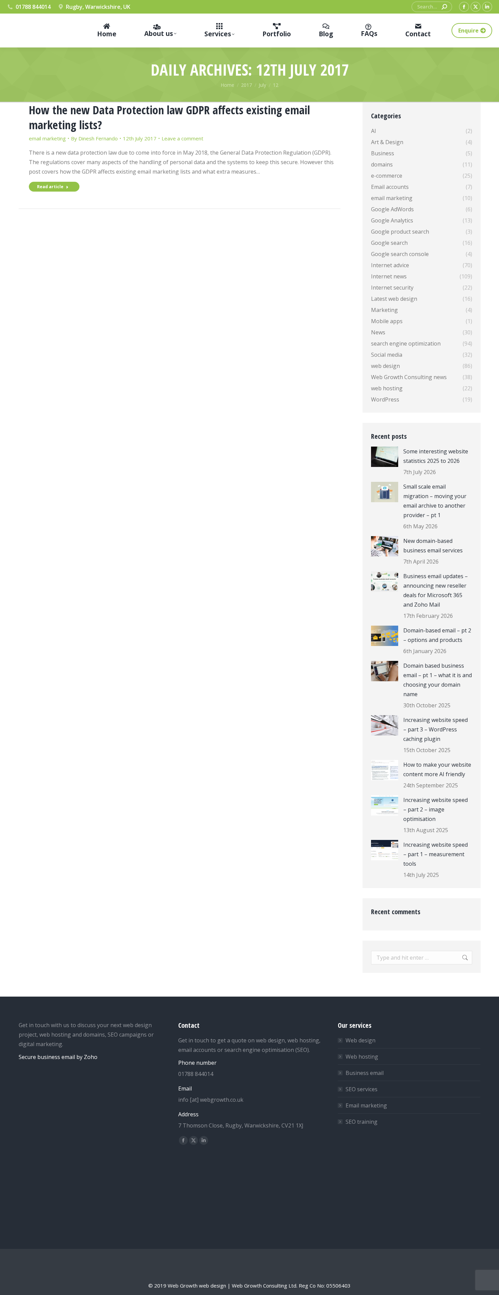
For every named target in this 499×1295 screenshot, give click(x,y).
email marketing (47, 138)
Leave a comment (182, 138)
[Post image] (384, 457)
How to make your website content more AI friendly (437, 769)
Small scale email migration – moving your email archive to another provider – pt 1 (434, 501)
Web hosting (362, 1056)
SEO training (361, 1121)
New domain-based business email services (433, 545)
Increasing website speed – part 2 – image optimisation (435, 809)
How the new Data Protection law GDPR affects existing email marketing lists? (169, 117)
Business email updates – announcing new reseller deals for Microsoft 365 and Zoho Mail (435, 590)
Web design (360, 1040)
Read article (50, 187)
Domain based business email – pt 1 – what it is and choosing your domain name (437, 680)
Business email (365, 1073)
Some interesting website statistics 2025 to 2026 (435, 456)
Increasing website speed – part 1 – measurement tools (435, 854)
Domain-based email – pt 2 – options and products (437, 635)
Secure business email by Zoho (58, 1057)
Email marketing (366, 1105)
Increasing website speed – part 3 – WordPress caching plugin (435, 729)
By (94, 138)
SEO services (361, 1089)
